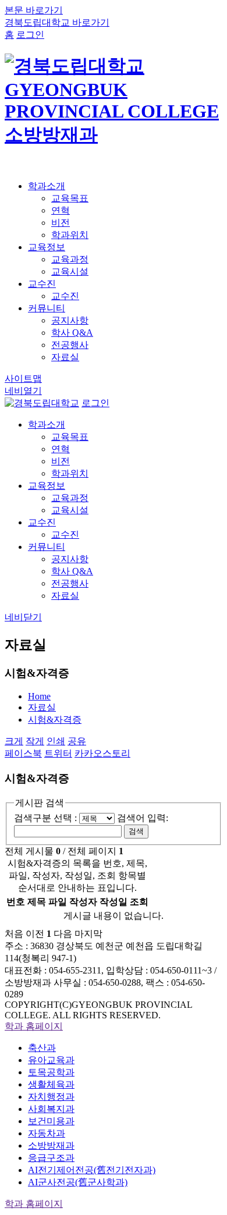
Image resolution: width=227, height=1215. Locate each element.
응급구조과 (51, 1158)
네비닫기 (23, 617)
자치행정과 (51, 1097)
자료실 (42, 707)
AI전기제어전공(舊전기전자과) (91, 1170)
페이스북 (23, 753)
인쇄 (56, 741)
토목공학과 (51, 1072)
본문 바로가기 (34, 10)
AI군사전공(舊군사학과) (77, 1182)
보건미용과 (51, 1121)
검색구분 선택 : (46, 818)
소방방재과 (51, 1145)
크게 (14, 741)
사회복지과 (51, 1109)
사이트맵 (23, 378)
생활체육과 (51, 1084)
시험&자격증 (54, 719)
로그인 (30, 35)
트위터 (58, 753)
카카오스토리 (102, 753)
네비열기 (23, 391)
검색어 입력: (142, 818)
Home (39, 696)
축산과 (42, 1048)
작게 (35, 741)
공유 (77, 741)
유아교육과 (51, 1060)
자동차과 (46, 1133)
